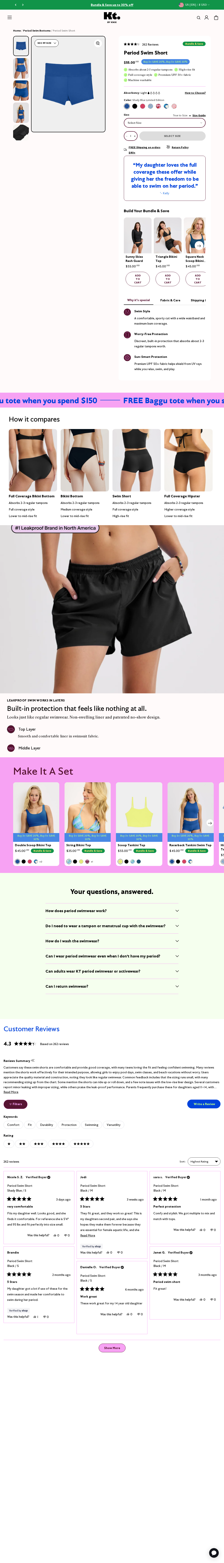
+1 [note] (92, 861)
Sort (182, 1161)
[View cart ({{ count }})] (216, 18)
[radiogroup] (150, 106)
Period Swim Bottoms (37, 30)
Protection (69, 1125)
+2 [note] (40, 861)
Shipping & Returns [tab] (205, 300)
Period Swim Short (19, 1188)
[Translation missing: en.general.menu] (9, 17)
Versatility (114, 1125)
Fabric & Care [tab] (170, 300)
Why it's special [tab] (138, 300)
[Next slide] (199, 245)
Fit (30, 1125)
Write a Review (206, 1105)
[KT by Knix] (112, 17)
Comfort (13, 1125)
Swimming (91, 1125)
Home (17, 30)
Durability (46, 1125)
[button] (141, 44)
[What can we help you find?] (197, 18)
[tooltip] (32, 1060)
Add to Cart (138, 279)
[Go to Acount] (206, 17)
